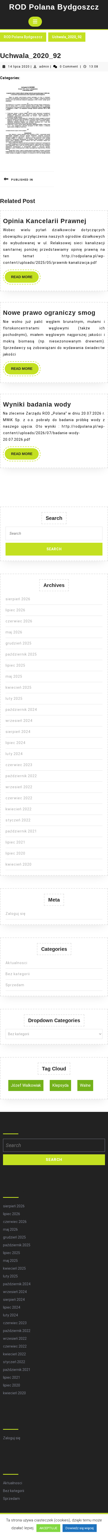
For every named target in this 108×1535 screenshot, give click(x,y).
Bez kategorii (18, 974)
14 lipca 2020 (19, 66)
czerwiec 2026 (19, 621)
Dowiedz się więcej (80, 1528)
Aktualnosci (16, 963)
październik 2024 (21, 710)
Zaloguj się (16, 914)
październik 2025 (21, 654)
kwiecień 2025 (19, 687)
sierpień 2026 (18, 599)
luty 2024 (14, 754)
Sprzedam (15, 985)
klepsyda (60, 1085)
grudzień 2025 (19, 643)
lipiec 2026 (15, 610)
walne (85, 1085)
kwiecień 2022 (19, 809)
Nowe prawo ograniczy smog (49, 312)
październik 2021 (21, 831)
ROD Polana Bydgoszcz (54, 7)
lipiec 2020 (15, 853)
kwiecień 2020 (19, 864)
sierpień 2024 (18, 732)
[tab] (35, 22)
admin (44, 66)
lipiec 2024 (15, 743)
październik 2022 (21, 776)
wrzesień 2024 (19, 721)
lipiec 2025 (15, 665)
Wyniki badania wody (37, 404)
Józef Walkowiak (26, 1085)
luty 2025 (14, 699)
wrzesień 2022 (19, 787)
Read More (25, 279)
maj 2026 (14, 632)
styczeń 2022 (18, 820)
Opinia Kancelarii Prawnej (44, 220)
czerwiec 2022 (19, 798)
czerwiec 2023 (19, 765)
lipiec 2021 (15, 842)
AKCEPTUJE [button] (48, 1528)
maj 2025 (14, 676)
